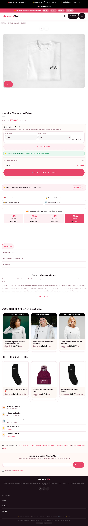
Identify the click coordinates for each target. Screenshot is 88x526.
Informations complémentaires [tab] (14, 258)
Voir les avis (10, 429)
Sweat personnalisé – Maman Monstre (71, 342)
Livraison (38, 445)
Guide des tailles (48, 445)
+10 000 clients (51, 2)
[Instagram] (40, 489)
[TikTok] (44, 489)
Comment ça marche (63, 445)
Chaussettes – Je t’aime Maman (69, 390)
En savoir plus (11, 436)
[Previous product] (46, 28)
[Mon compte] (65, 16)
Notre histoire (24, 445)
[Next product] (41, 28)
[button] (8, 84)
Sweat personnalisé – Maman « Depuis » (43, 342)
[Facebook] (48, 489)
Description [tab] (8, 246)
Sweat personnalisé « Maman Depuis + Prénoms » (15, 342)
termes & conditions (17, 470)
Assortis (11, 16)
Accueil (3, 23)
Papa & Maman (13, 23)
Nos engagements (78, 445)
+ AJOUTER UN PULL (44, 147)
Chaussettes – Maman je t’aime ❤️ (16, 390)
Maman (23, 23)
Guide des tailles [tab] (9, 252)
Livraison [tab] (6, 264)
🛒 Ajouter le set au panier (44, 172)
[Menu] (82, 16)
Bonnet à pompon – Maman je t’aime (43, 390)
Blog (4, 448)
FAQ (32, 445)
